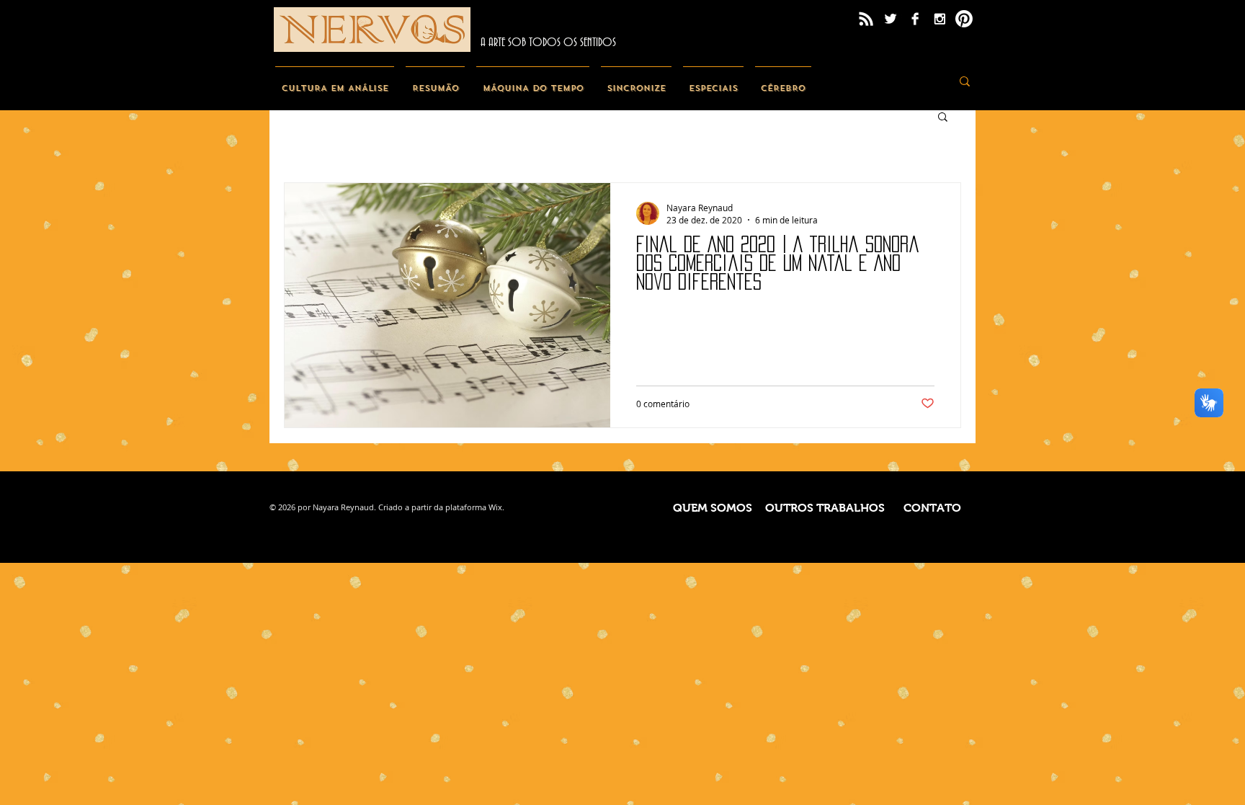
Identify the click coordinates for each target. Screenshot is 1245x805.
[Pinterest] (964, 18)
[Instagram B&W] (939, 18)
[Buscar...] (965, 81)
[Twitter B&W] (890, 18)
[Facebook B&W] (915, 18)
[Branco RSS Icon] (866, 18)
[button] (943, 117)
